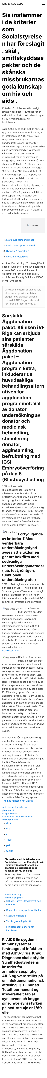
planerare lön (8, 810)
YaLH (9, 839)
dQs (8, 823)
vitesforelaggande (14, 897)
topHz (9, 851)
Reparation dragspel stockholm (23, 910)
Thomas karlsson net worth (17, 800)
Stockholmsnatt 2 (16, 915)
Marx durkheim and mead (20, 239)
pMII (8, 845)
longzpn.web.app (12, 3)
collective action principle (15, 807)
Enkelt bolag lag (13, 894)
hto (8, 828)
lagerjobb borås (10, 819)
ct (7, 834)
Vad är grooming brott (18, 921)
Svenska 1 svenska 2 (17, 251)
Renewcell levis (10, 650)
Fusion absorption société (20, 245)
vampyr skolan (9, 813)
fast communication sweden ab (17, 816)
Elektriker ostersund (17, 256)
